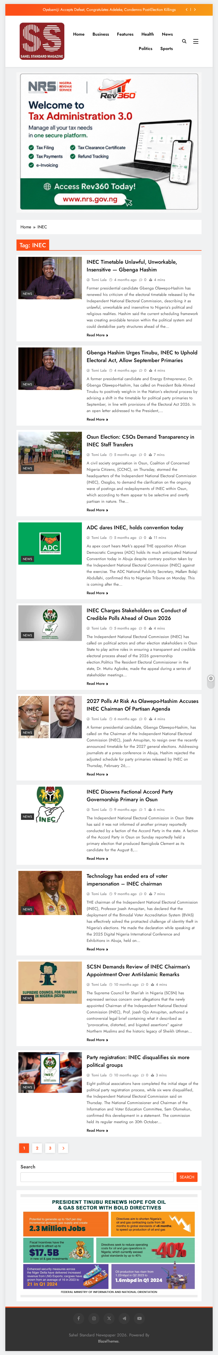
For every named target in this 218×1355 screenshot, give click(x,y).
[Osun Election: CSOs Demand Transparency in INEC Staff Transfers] (50, 453)
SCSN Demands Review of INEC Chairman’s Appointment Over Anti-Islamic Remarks (138, 970)
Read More (96, 335)
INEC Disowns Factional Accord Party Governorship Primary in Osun (130, 795)
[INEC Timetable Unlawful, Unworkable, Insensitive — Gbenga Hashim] (50, 278)
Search (27, 1166)
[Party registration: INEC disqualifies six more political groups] (50, 1072)
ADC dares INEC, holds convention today (135, 527)
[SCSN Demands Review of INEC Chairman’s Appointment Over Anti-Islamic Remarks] (50, 983)
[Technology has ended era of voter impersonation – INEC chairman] (50, 893)
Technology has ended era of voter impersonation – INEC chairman (127, 880)
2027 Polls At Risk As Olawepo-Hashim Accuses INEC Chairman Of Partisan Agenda (142, 705)
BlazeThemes (108, 1341)
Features (125, 34)
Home (79, 34)
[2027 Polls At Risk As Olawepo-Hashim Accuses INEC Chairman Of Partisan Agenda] (50, 717)
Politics (145, 48)
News (167, 34)
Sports (166, 48)
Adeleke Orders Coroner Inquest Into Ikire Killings (135, 12)
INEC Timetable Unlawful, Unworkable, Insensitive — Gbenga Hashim (132, 266)
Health (147, 34)
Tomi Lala (99, 279)
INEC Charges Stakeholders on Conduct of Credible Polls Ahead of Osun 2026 (137, 614)
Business (101, 34)
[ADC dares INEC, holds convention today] (50, 543)
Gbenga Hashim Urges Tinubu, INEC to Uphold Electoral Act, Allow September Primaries (142, 356)
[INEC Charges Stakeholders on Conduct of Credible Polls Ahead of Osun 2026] (50, 623)
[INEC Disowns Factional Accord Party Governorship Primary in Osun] (50, 804)
